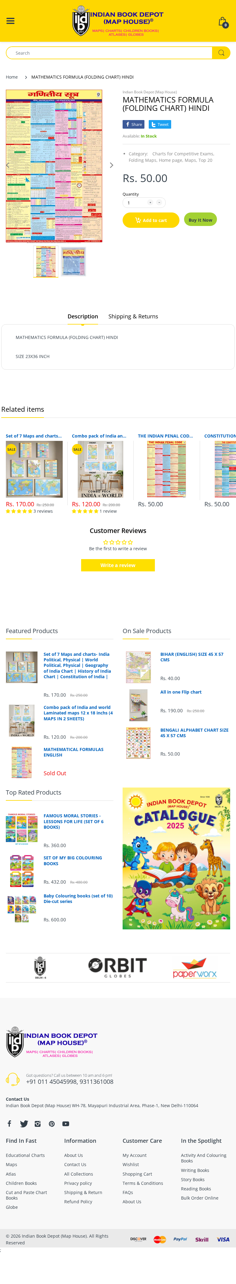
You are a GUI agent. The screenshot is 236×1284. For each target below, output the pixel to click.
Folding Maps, (143, 160)
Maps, (191, 160)
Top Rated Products (33, 792)
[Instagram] (37, 1124)
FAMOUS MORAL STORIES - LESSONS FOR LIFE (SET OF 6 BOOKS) (74, 821)
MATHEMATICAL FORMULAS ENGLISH (74, 752)
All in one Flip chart (181, 692)
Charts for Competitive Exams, (183, 154)
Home (12, 77)
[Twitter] (23, 1124)
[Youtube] (65, 1124)
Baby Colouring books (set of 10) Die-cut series (78, 898)
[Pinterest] (51, 1124)
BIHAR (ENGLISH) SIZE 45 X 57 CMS (191, 657)
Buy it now (200, 220)
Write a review (118, 565)
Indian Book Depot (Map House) (150, 92)
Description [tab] (83, 316)
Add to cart (155, 220)
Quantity (131, 194)
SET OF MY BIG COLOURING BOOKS (73, 860)
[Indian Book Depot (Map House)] (118, 20)
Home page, (171, 160)
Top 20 (205, 160)
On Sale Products (147, 631)
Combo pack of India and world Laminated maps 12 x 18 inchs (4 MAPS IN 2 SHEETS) (100, 436)
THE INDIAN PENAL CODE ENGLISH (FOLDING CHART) (166, 436)
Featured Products (32, 631)
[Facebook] (9, 1124)
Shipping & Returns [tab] (133, 316)
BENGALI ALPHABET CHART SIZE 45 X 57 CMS (194, 732)
